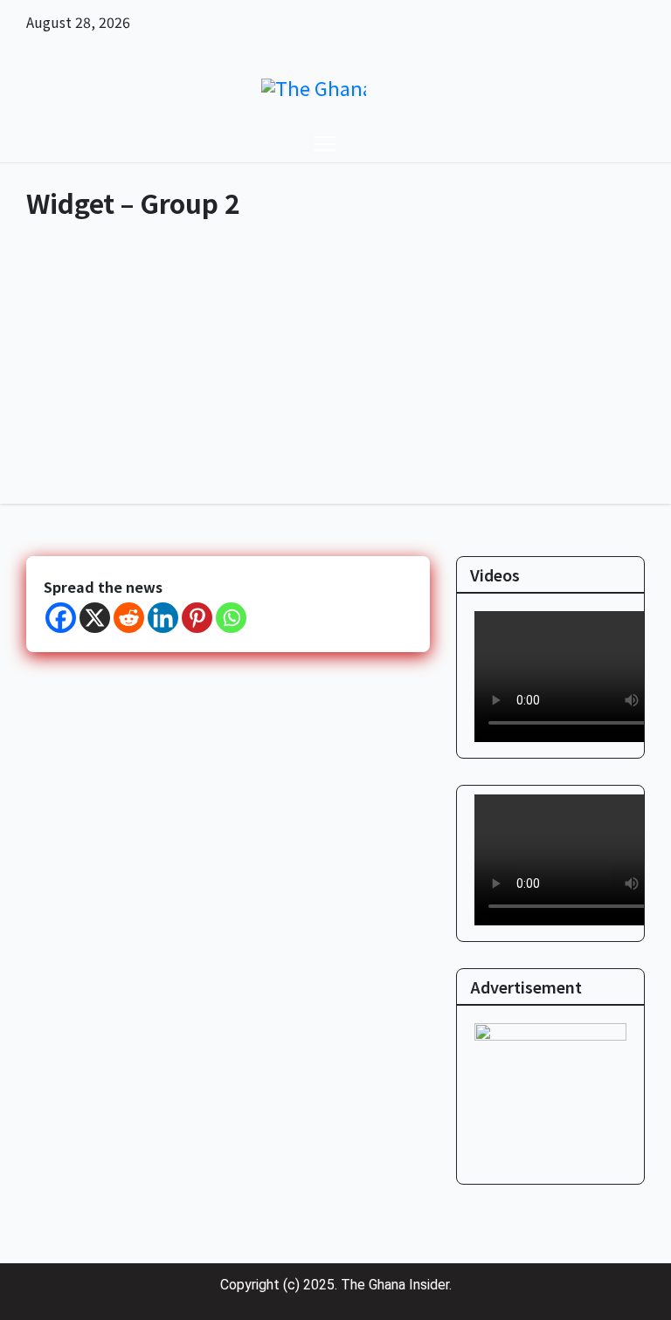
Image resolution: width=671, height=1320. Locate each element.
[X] (95, 617)
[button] (614, 143)
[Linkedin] (163, 617)
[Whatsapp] (231, 617)
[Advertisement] (335, 373)
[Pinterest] (197, 617)
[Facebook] (60, 617)
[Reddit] (129, 617)
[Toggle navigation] (324, 142)
